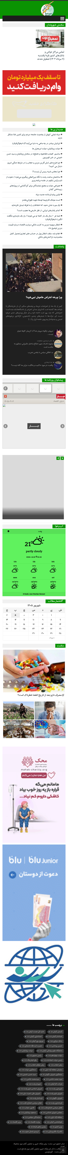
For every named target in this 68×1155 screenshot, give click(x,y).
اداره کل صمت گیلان (35, 1009)
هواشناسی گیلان (54, 1099)
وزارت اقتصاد (34, 1099)
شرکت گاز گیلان (55, 1061)
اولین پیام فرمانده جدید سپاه (48, 194)
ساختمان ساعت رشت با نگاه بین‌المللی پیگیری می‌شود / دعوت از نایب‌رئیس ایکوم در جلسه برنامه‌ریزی (34, 178)
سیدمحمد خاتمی (31, 1056)
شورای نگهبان (55, 1075)
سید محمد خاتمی (54, 1056)
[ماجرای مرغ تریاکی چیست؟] (18, 706)
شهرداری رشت (55, 1066)
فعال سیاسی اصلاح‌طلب (51, 1085)
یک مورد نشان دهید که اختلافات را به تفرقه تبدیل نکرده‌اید (36, 205)
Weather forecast (34, 571)
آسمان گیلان (56, 1009)
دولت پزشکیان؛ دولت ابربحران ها (46, 149)
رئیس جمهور (35, 1032)
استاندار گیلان (55, 1013)
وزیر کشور (57, 1104)
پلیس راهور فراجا (38, 1104)
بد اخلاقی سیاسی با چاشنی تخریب (40, 352)
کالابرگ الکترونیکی (54, 1109)
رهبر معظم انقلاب (36, 1042)
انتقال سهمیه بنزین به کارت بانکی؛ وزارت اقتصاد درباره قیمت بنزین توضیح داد (35, 226)
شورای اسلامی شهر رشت (31, 1066)
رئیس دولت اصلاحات (53, 1037)
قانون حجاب (28, 1085)
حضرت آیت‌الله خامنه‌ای (32, 1023)
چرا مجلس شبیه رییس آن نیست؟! (46, 172)
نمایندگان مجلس (33, 1094)
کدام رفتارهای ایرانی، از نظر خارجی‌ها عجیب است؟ (38, 210)
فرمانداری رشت (55, 1080)
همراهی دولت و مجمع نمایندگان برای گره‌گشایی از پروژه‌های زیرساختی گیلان (36, 187)
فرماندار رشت (36, 1075)
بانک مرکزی (56, 1018)
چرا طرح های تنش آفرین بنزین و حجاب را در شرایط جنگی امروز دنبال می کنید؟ (34, 164)
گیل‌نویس (49, 1129)
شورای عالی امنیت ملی (30, 1071)
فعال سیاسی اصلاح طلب (31, 1080)
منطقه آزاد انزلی (55, 1094)
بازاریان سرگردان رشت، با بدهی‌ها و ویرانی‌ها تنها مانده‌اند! (38, 488)
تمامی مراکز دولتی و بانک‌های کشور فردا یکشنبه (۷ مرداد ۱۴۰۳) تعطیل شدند (50, 55)
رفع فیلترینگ (30, 1037)
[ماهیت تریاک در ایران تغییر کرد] (18, 688)
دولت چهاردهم (55, 1032)
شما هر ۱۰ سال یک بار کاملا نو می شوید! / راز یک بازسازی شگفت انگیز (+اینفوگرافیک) (34, 217)
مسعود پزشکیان (28, 1090)
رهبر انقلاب (56, 1042)
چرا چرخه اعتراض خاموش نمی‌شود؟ (44, 297)
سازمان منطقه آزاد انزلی (52, 1047)
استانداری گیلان (34, 1013)
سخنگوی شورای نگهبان (52, 1052)
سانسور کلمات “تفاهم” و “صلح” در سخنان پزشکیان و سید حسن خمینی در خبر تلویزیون (34, 155)
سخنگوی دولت (29, 1047)
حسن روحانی (55, 1023)
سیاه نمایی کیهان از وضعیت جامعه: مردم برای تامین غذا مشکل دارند (35, 136)
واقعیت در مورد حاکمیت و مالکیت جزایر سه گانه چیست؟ (32, 365)
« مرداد (51, 615)
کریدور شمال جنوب (30, 1109)
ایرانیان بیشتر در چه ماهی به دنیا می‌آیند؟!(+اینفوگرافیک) (36, 143)
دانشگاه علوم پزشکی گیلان (51, 1028)
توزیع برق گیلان (36, 1018)
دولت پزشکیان (26, 1028)
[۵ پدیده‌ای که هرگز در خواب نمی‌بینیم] (50, 706)
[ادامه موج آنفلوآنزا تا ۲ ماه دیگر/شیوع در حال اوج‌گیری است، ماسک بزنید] (50, 688)
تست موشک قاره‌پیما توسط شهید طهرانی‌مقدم (41, 200)
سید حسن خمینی (28, 1052)
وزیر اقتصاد (15, 1099)
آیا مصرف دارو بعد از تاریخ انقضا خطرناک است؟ (41, 672)
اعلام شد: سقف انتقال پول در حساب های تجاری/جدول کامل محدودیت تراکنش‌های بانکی (36, 235)
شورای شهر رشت (54, 1071)
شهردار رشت (35, 1061)
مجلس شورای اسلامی (52, 1090)
